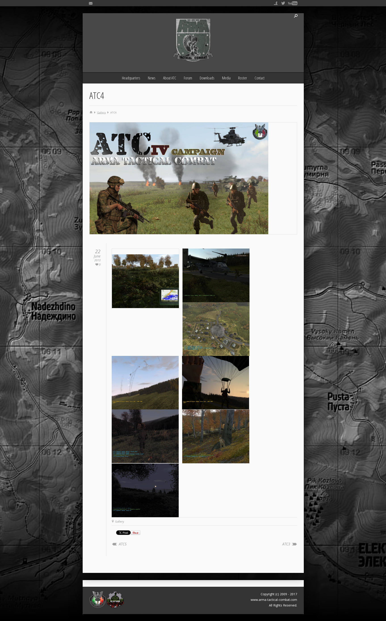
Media (226, 78)
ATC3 (286, 544)
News (151, 78)
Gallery (101, 112)
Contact (259, 78)
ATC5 (122, 544)
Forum (188, 78)
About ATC (169, 78)
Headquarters (131, 78)
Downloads (207, 78)
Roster (242, 78)
